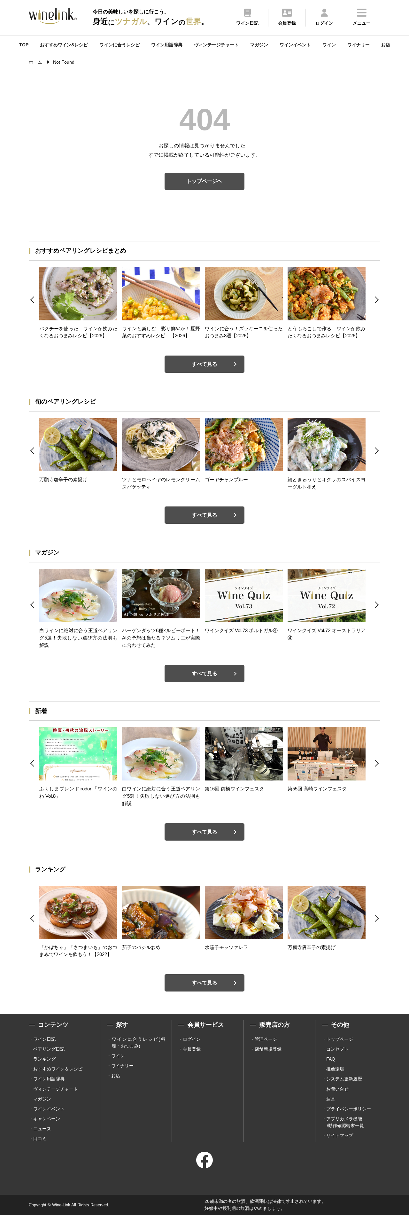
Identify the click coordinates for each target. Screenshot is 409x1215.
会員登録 (192, 1049)
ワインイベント (295, 44)
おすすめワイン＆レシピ (57, 1068)
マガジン (259, 44)
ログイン (192, 1039)
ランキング (44, 1059)
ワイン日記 (44, 1039)
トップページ (339, 1039)
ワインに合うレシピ (119, 44)
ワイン (329, 44)
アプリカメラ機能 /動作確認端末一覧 (345, 1122)
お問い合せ (337, 1089)
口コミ (40, 1138)
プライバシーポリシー (348, 1108)
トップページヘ (204, 181)
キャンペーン (46, 1118)
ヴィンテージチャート (216, 44)
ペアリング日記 (49, 1049)
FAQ (330, 1059)
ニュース (42, 1128)
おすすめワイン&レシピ (64, 44)
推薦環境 (335, 1068)
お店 (385, 44)
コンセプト (337, 1049)
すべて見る (204, 364)
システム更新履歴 (344, 1078)
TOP (23, 44)
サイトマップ (339, 1135)
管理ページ (266, 1039)
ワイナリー (358, 44)
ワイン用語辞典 (166, 44)
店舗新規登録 (268, 1049)
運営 (330, 1098)
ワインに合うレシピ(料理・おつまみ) (138, 1042)
